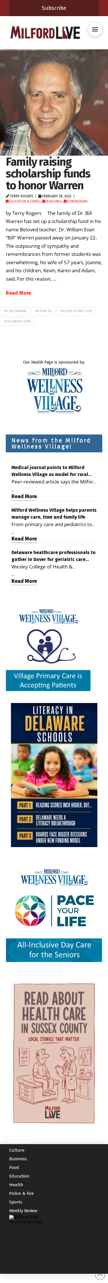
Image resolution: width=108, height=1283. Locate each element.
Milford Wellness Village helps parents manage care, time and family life (54, 513)
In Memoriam (76, 201)
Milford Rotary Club (76, 311)
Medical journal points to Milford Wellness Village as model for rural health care (50, 471)
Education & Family (24, 201)
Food (14, 1167)
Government (21, 1141)
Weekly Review (23, 1210)
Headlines (53, 201)
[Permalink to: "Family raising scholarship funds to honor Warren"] (54, 102)
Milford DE (43, 311)
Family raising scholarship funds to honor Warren (48, 173)
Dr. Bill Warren (15, 311)
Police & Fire (21, 1193)
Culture (16, 1150)
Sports (15, 1202)
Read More (18, 293)
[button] (95, 29)
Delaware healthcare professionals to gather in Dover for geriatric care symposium (54, 556)
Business (18, 1158)
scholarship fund (17, 321)
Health (16, 1184)
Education (19, 1176)
